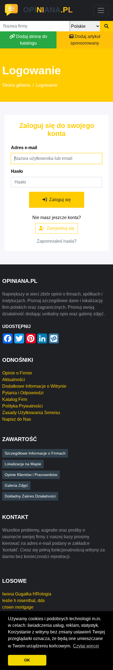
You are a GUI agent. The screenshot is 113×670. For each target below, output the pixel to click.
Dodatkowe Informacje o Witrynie (34, 386)
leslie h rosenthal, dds (23, 600)
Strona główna (16, 85)
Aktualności (13, 379)
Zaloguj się (60, 199)
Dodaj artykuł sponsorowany (85, 39)
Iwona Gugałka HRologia (26, 594)
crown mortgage (17, 607)
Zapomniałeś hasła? (57, 241)
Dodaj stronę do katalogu (31, 39)
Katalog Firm (14, 399)
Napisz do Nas (16, 419)
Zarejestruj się (60, 228)
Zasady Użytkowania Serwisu (31, 412)
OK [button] (27, 660)
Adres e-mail (24, 147)
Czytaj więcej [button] (86, 646)
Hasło (17, 171)
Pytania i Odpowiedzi (23, 392)
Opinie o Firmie (17, 373)
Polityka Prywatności (22, 406)
